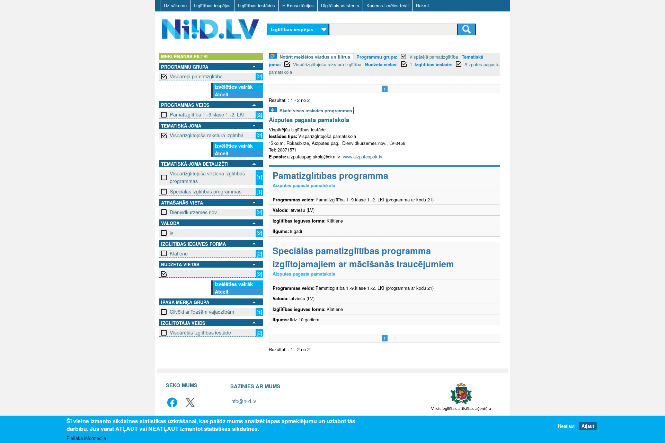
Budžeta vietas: (381, 64)
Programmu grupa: (376, 56)
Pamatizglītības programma (330, 175)
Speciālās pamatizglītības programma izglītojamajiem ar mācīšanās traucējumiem (363, 257)
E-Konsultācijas (298, 5)
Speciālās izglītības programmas (205, 191)
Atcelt (222, 94)
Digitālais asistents (340, 5)
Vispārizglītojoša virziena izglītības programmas (207, 177)
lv (171, 232)
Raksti (422, 5)
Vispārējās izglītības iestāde (200, 332)
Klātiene (179, 253)
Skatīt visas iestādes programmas (316, 110)
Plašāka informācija (86, 438)
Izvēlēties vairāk (234, 86)
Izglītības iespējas (212, 5)
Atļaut (588, 426)
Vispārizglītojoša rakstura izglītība (206, 135)
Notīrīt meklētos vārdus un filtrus (315, 56)
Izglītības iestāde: (433, 64)
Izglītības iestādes (256, 5)
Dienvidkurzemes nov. (194, 212)
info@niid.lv (243, 401)
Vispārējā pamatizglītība (196, 76)
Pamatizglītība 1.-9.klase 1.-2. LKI (207, 114)
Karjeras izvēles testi (387, 5)
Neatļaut (566, 426)
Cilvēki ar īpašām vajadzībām (202, 311)
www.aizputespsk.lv (362, 156)
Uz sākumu (175, 5)
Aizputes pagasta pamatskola (309, 119)
